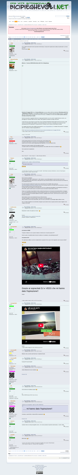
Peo (33, 24)
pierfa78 (12, 434)
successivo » (67, 35)
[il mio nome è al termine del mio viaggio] (10, 224)
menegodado (14, 226)
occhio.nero (13, 207)
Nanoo (30, 216)
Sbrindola (13, 366)
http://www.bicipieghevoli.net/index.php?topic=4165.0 (31, 185)
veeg (12, 43)
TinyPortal (37, 468)
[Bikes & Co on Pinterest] (10, 418)
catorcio (12, 421)
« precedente (62, 35)
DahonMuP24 (26, 216)
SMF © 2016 (39, 466)
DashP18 (33, 216)
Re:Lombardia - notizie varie (30, 42)
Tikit (22, 216)
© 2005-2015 (41, 468)
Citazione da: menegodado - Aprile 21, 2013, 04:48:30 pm (32, 404)
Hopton (12, 158)
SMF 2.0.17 (34, 466)
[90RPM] (10, 57)
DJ (11, 385)
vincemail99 (13, 350)
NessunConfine (14, 59)
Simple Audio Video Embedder (39, 467)
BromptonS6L (38, 216)
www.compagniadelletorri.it (48, 126)
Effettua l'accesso (16, 16)
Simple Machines (44, 466)
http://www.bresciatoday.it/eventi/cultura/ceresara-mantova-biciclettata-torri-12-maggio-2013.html (42, 130)
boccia (35, 24)
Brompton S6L (24, 374)
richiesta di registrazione (31, 28)
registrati (23, 16)
